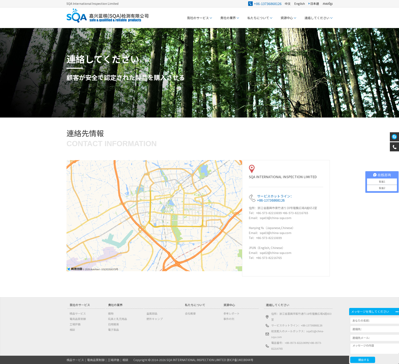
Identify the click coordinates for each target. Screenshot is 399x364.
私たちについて (195, 305)
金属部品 (152, 313)
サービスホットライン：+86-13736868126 (296, 325)
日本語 (314, 3)
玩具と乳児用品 (117, 319)
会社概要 (190, 313)
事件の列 (228, 319)
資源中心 (229, 305)
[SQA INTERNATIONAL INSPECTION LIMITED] (108, 22)
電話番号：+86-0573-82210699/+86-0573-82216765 (296, 346)
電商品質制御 (78, 319)
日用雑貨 (113, 324)
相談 (72, 330)
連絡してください (277, 305)
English (299, 3)
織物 (110, 313)
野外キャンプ (155, 319)
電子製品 (113, 330)
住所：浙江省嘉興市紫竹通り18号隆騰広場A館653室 (301, 316)
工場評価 (75, 324)
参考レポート (231, 313)
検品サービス (78, 313)
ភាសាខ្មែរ (327, 3)
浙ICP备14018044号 (240, 360)
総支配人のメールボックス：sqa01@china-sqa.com (297, 334)
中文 (288, 3)
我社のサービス (80, 305)
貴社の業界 (115, 305)
